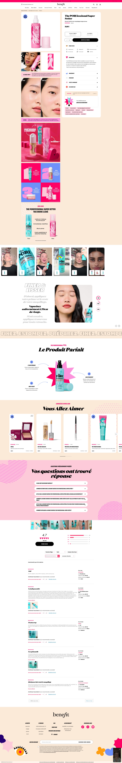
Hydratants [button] (68, 112)
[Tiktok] (82, 726)
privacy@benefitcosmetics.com (49, 752)
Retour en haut (89, 700)
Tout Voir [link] (81, 7)
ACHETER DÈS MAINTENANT (81, 102)
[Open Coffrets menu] (73, 8)
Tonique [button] (83, 110)
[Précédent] (9, 434)
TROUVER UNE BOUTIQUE (54, 731)
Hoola (12, 446)
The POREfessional (96, 446)
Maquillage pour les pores (33, 10)
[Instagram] (87, 726)
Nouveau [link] (27, 7)
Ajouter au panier (85, 40)
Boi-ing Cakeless (42, 446)
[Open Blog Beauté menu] (98, 8)
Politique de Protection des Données (61, 751)
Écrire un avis (44, 544)
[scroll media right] (93, 525)
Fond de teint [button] (73, 108)
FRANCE (55, 734)
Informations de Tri (41, 726)
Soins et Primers (24, 10)
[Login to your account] (98, 4)
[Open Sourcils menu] (43, 8)
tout (27, 734)
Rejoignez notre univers (84, 742)
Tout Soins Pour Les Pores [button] (77, 112)
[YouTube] (93, 726)
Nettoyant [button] (78, 110)
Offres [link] (75, 7)
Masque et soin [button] (90, 110)
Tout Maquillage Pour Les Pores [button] (84, 108)
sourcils (27, 726)
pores (27, 731)
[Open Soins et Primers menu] (52, 8)
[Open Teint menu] (57, 8)
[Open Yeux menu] (61, 8)
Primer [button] (67, 108)
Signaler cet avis (52, 579)
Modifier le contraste (67, 726)
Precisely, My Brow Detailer (72, 446)
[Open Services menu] (90, 8)
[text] (68, 40)
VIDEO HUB (54, 727)
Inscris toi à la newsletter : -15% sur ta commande (61, 1)
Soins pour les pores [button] (70, 110)
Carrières (41, 731)
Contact (41, 734)
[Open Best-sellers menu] (37, 8)
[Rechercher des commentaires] (59, 556)
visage (27, 728)
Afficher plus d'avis (34, 700)
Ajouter (103, 438)
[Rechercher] (94, 4)
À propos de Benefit (41, 728)
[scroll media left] (29, 525)
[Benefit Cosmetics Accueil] (61, 4)
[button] (100, 4)
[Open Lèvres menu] (66, 8)
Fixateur (40, 10)
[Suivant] (116, 434)
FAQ (54, 723)
